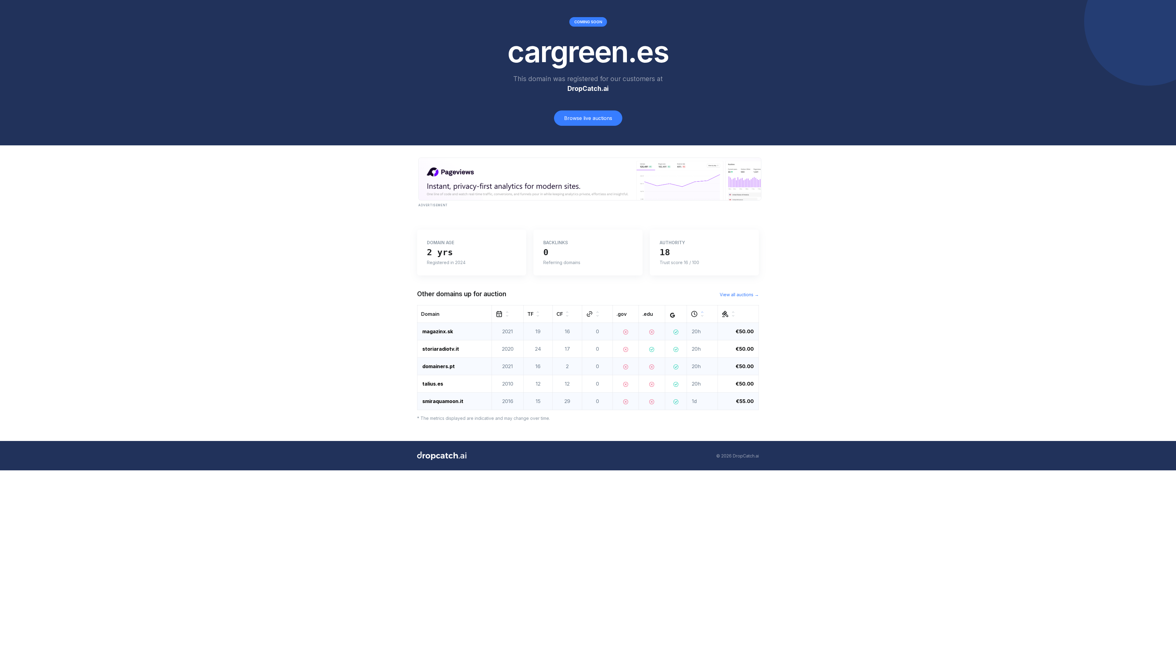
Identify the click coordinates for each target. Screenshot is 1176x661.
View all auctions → (739, 294)
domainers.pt (438, 366)
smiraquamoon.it (442, 401)
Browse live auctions (588, 118)
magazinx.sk (437, 331)
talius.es (432, 384)
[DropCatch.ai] (441, 455)
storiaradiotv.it (440, 349)
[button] (454, 314)
